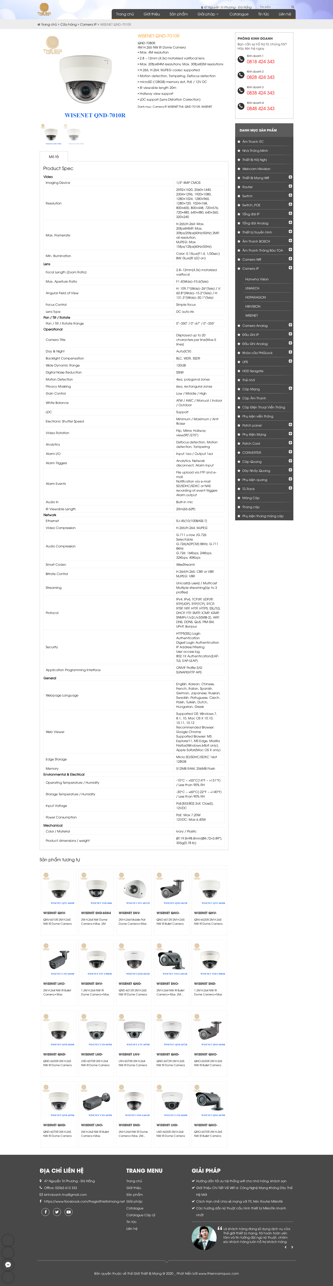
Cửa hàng (68, 24)
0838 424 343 (261, 92)
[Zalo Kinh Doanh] (8, 1245)
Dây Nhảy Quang (255, 470)
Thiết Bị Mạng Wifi (255, 177)
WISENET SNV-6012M (129, 915)
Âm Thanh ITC (252, 141)
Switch (247, 196)
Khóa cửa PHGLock (257, 352)
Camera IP (88, 24)
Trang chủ (125, 13)
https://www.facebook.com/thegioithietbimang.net (84, 1201)
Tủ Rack (248, 488)
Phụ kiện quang (254, 479)
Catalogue (239, 13)
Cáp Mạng (250, 389)
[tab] (54, 156)
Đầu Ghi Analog (254, 343)
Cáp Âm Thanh (253, 398)
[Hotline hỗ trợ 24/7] (8, 1282)
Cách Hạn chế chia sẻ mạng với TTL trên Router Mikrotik (239, 1201)
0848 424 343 (261, 108)
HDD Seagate (252, 371)
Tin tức (263, 13)
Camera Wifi (251, 259)
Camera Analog (254, 325)
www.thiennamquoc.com (218, 1273)
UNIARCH (252, 288)
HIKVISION (252, 306)
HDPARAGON (255, 297)
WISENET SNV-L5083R (92, 985)
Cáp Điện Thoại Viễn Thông (263, 407)
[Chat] (8, 1269)
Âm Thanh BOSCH (255, 241)
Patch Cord (250, 443)
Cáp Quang (251, 461)
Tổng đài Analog (254, 223)
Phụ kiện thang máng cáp (262, 516)
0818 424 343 (261, 61)
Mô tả (54, 156)
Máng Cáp (250, 497)
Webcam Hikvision (255, 168)
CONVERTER (251, 452)
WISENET (173, 106)
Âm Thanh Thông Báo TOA (262, 250)
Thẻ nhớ (248, 380)
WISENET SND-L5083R (205, 985)
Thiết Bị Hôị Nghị (254, 159)
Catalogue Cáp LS (140, 1215)
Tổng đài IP (250, 214)
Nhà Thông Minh (254, 150)
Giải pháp (206, 13)
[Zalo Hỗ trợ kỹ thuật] (8, 1257)
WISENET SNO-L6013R (168, 985)
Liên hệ (285, 13)
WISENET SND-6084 (96, 912)
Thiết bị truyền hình (256, 232)
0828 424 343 (261, 77)
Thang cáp (250, 507)
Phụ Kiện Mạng (253, 434)
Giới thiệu (152, 13)
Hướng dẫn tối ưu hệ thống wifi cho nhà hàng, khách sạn (241, 1181)
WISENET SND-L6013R (129, 1127)
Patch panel (251, 425)
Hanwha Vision (257, 279)
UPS (244, 361)
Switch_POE (251, 205)
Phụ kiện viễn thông (257, 416)
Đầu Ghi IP (250, 334)
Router (247, 186)
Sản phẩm (179, 13)
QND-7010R (192, 106)
